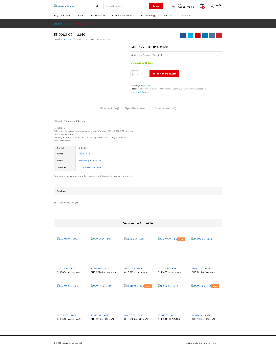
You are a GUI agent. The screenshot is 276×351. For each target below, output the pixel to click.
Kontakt (186, 15)
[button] (67, 263)
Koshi (81, 15)
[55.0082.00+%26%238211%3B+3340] (190, 35)
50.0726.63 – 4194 (167, 268)
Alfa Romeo (66, 39)
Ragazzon (145, 85)
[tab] (109, 109)
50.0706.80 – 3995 (100, 268)
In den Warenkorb (164, 73)
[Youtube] (91, 343)
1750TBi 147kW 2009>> (147, 89)
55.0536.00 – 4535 (200, 268)
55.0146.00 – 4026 (167, 315)
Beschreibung (109, 108)
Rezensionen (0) (165, 108)
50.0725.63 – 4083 (66, 268)
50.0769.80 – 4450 (66, 315)
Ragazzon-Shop (62, 15)
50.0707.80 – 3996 (133, 315)
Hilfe (180, 4)
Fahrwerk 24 (98, 15)
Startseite (58, 24)
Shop (68, 24)
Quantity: (134, 70)
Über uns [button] (167, 15)
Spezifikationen (136, 108)
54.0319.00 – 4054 (133, 268)
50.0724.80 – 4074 (200, 315)
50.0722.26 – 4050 (100, 315)
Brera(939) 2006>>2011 (184, 89)
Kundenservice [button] (120, 15)
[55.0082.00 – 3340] (183, 35)
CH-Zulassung (147, 15)
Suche (156, 6)
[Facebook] (86, 343)
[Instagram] (97, 343)
